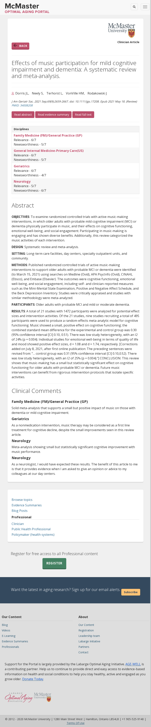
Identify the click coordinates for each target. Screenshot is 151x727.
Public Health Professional (31, 529)
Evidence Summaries (27, 505)
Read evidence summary (53, 114)
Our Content (86, 625)
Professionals (10, 647)
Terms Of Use (76, 723)
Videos (6, 630)
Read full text (84, 114)
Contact (83, 652)
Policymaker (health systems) (33, 534)
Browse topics (22, 500)
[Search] (134, 7)
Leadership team (89, 636)
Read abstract (24, 114)
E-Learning (8, 636)
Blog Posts (20, 511)
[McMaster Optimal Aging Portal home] (19, 695)
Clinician (18, 524)
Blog (5, 625)
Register (54, 563)
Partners (83, 647)
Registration (86, 630)
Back (23, 46)
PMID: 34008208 (22, 105)
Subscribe (131, 592)
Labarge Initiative (89, 641)
